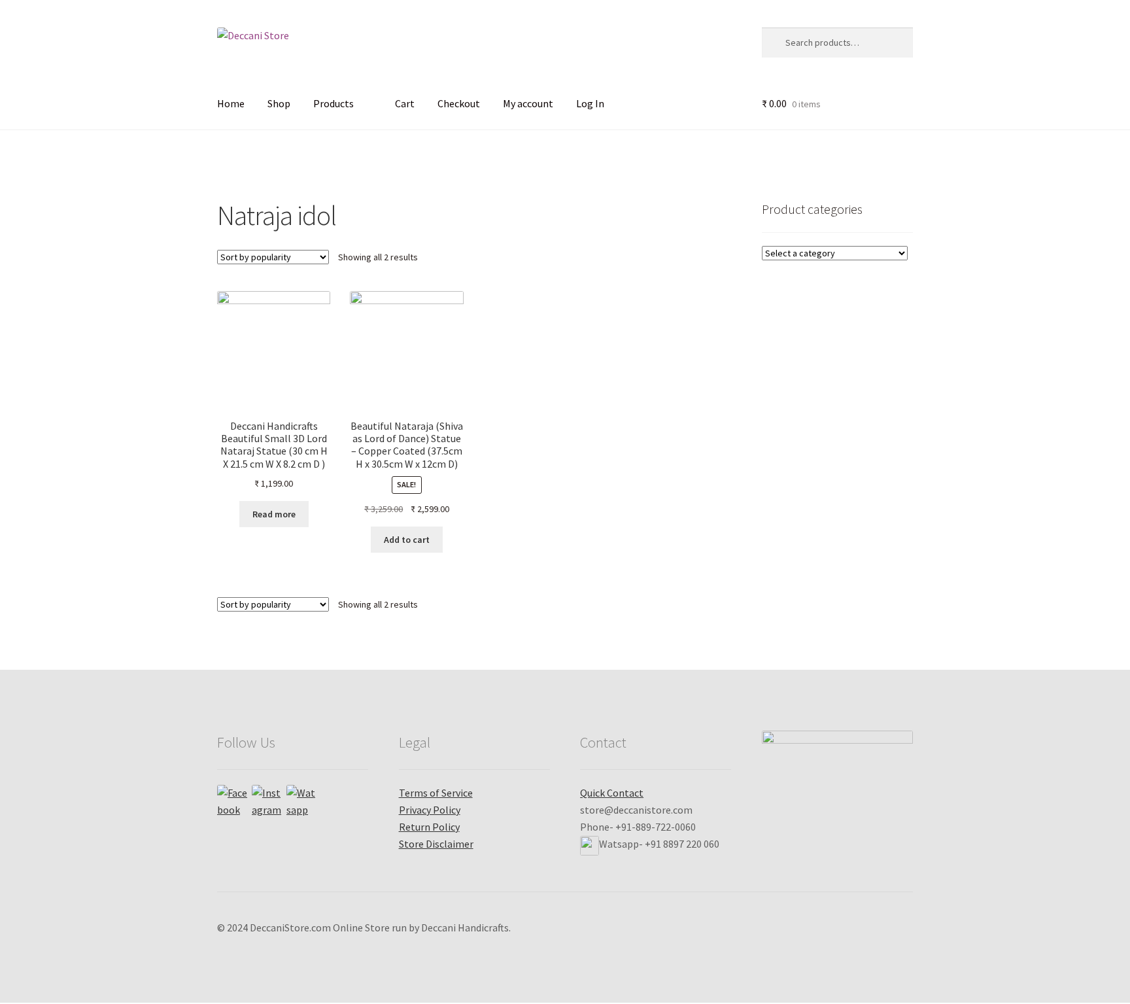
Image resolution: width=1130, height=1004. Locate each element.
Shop (278, 103)
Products (333, 103)
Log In (590, 103)
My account (528, 103)
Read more (274, 514)
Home (231, 103)
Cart (405, 103)
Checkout (458, 103)
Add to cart (407, 539)
